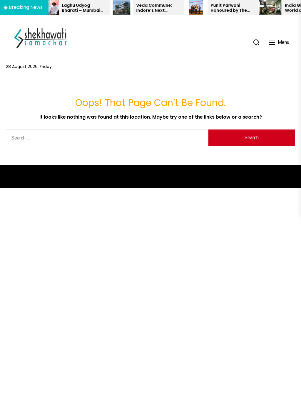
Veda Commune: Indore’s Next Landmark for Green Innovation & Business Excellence (152, 8)
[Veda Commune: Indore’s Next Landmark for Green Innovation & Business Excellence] (116, 7)
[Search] (256, 42)
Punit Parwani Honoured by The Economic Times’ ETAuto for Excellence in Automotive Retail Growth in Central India (225, 8)
